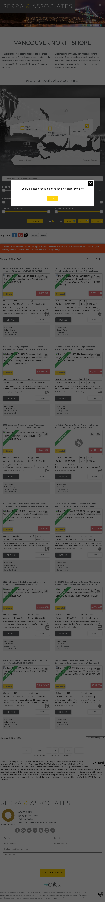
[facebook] (18, 830)
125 (69, 750)
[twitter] (30, 830)
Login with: (5, 235)
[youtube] (41, 830)
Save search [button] (34, 221)
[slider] (3, 190)
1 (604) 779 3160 (10, 332)
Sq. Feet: (64, 208)
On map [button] (69, 221)
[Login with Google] (20, 236)
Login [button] (43, 235)
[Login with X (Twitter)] (26, 236)
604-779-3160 (25, 812)
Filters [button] (95, 221)
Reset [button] (82, 221)
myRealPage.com (52, 886)
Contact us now (52, 872)
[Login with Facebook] (14, 236)
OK (52, 198)
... (61, 750)
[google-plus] (24, 830)
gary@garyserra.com (28, 815)
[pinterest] (53, 830)
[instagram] (47, 830)
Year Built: (12, 208)
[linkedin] (36, 830)
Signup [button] (34, 235)
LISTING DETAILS (11, 319)
